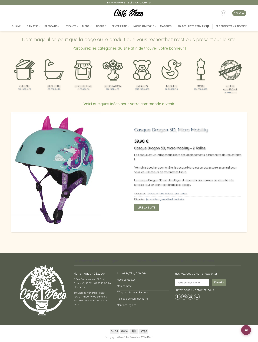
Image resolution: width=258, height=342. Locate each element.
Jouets (183, 193)
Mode (85, 26)
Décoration (51, 26)
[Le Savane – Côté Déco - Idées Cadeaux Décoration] (129, 13)
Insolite (100, 26)
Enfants (71, 26)
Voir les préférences (240, 325)
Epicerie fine (119, 26)
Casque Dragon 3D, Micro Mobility (171, 130)
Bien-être (32, 26)
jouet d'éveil (166, 199)
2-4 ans (151, 193)
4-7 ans (160, 193)
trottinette (179, 199)
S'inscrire (219, 282)
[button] (251, 296)
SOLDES (182, 26)
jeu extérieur (152, 199)
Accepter (181, 325)
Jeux (176, 193)
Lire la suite (146, 207)
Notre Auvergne (143, 26)
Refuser (210, 325)
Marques (165, 26)
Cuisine (16, 26)
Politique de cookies (194, 333)
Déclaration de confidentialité (219, 333)
